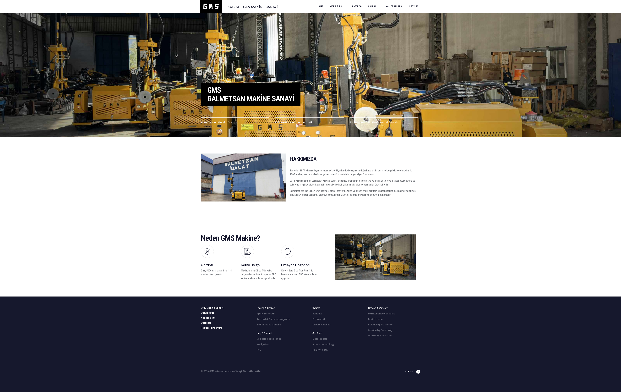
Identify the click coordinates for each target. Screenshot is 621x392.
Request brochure (211, 327)
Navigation (263, 344)
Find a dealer (376, 319)
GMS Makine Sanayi (212, 307)
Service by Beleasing (380, 330)
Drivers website (321, 324)
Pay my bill (318, 319)
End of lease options (269, 324)
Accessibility (208, 317)
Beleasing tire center (380, 324)
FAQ (259, 349)
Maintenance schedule (381, 313)
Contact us (207, 312)
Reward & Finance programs (273, 319)
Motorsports (319, 338)
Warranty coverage (380, 335)
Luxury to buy (320, 349)
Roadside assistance (269, 338)
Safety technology (323, 344)
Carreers (206, 322)
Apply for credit (266, 313)
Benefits (317, 313)
